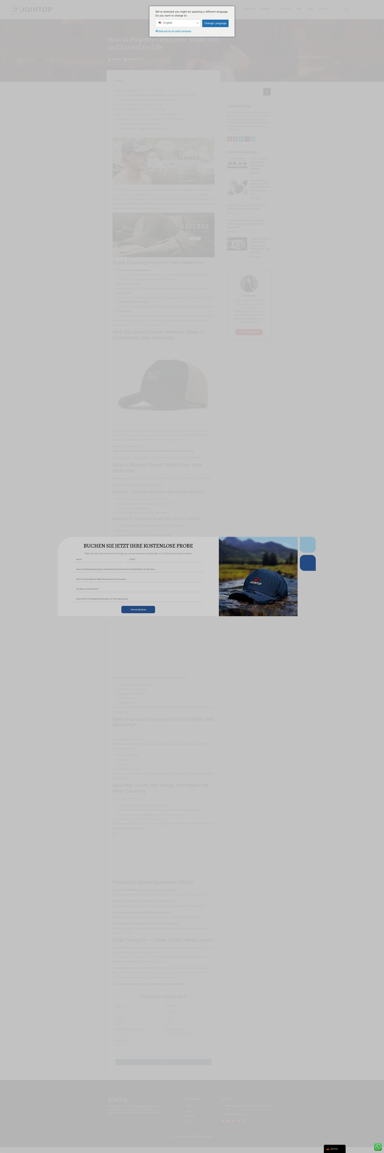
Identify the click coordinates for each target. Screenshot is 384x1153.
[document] (192, 576)
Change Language (215, 23)
